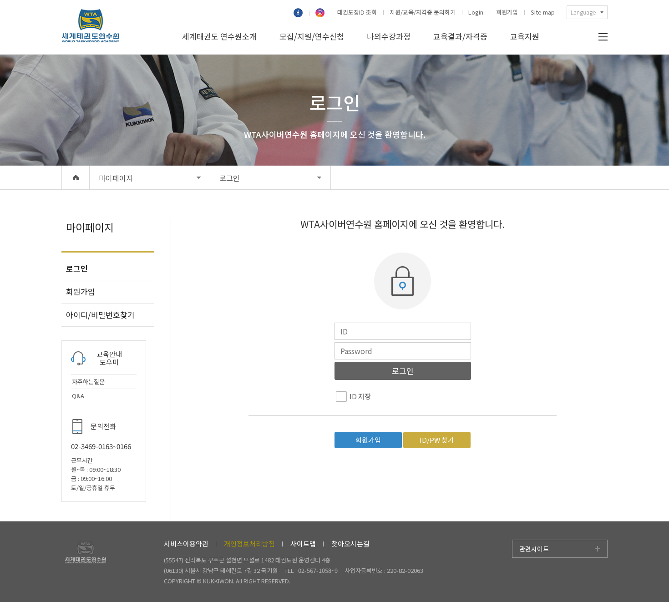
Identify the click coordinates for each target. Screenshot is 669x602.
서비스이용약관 (186, 544)
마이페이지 (116, 177)
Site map (543, 12)
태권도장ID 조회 (357, 12)
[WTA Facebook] (301, 13)
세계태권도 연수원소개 (219, 36)
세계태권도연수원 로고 (90, 27)
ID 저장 (360, 396)
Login (475, 12)
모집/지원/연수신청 (311, 36)
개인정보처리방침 (249, 544)
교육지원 (524, 36)
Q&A (78, 396)
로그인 (229, 177)
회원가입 (507, 12)
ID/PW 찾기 (437, 440)
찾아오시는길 (350, 544)
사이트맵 (303, 544)
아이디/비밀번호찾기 (100, 315)
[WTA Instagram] (319, 13)
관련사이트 (534, 548)
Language (583, 12)
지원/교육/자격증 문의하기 (423, 12)
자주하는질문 (88, 382)
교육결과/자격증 (460, 36)
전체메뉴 (603, 36)
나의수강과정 (389, 36)
